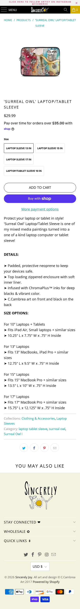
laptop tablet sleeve (33, 429)
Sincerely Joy (23, 577)
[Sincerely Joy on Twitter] (26, 554)
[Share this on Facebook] (34, 447)
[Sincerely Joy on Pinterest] (40, 554)
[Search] (65, 10)
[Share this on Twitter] (24, 447)
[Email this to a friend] (54, 447)
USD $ (38, 566)
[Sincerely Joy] (40, 10)
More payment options (40, 209)
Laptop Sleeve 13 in (18, 148)
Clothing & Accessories (38, 418)
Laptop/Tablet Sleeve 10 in (24, 171)
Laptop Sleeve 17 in (18, 159)
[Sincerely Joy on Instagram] (47, 554)
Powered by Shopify (46, 582)
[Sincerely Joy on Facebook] (33, 554)
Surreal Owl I (13, 434)
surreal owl (57, 429)
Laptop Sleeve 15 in (50, 148)
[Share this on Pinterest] (44, 447)
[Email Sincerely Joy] (54, 554)
